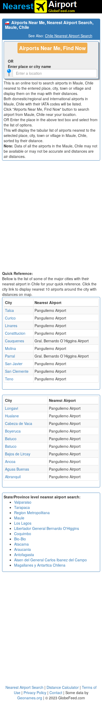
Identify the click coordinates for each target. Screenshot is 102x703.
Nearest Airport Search (24, 687)
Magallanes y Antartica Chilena (39, 565)
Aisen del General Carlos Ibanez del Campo (50, 559)
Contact (55, 692)
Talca (9, 310)
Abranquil (13, 476)
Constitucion (15, 333)
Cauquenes (14, 340)
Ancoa (10, 461)
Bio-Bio (20, 538)
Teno (9, 378)
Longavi (11, 408)
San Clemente (17, 371)
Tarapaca (22, 507)
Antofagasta (24, 554)
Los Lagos (22, 523)
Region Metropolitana (32, 512)
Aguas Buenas (17, 469)
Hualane (12, 415)
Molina (10, 348)
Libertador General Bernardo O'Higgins (46, 528)
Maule (19, 517)
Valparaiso (22, 502)
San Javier (13, 363)
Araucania (22, 549)
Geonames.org (29, 697)
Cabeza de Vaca (18, 423)
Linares (11, 325)
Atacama (21, 544)
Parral (10, 356)
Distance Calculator (63, 687)
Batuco (10, 438)
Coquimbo (22, 533)
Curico (10, 318)
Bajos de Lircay (17, 453)
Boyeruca (13, 431)
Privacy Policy (35, 692)
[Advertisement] (51, 217)
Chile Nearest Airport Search (68, 35)
